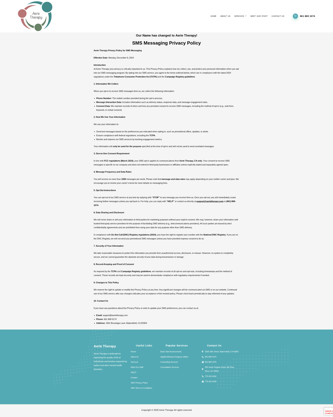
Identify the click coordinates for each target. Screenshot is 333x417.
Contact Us (278, 16)
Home (213, 16)
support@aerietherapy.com (209, 201)
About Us (225, 16)
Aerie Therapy (166, 410)
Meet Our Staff (259, 16)
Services (239, 16)
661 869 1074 (307, 16)
